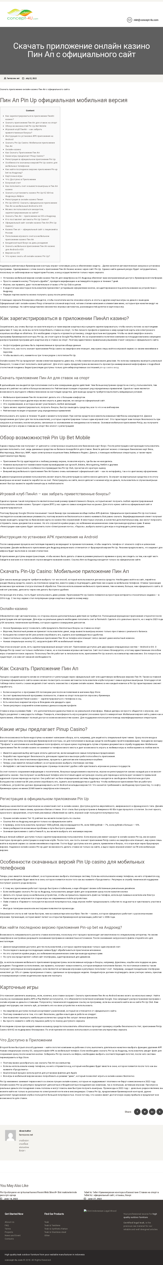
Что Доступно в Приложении (20, 179)
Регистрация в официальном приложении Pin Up (30, 159)
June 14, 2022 (11, 1199)
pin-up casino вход (109, 367)
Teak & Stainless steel (55, 1232)
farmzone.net (13, 78)
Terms (8, 1229)
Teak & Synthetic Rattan (56, 1229)
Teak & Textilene (52, 1225)
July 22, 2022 (30, 78)
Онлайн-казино (13, 149)
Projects (9, 1232)
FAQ (7, 1225)
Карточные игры (14, 176)
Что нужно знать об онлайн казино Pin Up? (27, 256)
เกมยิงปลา (24, 1140)
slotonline (24, 1147)
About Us (9, 1222)
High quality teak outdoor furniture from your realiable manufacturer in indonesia (45, 1254)
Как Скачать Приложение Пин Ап (22, 152)
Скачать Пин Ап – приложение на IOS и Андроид (30, 216)
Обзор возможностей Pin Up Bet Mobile (25, 126)
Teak (46, 1222)
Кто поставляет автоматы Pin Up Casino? (27, 219)
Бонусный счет (13, 183)
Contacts (9, 1239)
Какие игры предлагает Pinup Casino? (25, 156)
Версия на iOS (12, 253)
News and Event (13, 1235)
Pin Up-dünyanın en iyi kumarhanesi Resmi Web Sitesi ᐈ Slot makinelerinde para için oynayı (38, 1194)
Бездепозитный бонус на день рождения (26, 243)
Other (47, 1235)
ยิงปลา (22, 1150)
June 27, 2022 (95, 1199)
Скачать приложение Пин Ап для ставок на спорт (31, 122)
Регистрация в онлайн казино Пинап (24, 199)
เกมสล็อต (23, 1144)
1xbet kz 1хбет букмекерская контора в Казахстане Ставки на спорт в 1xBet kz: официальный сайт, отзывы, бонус (121, 1194)
